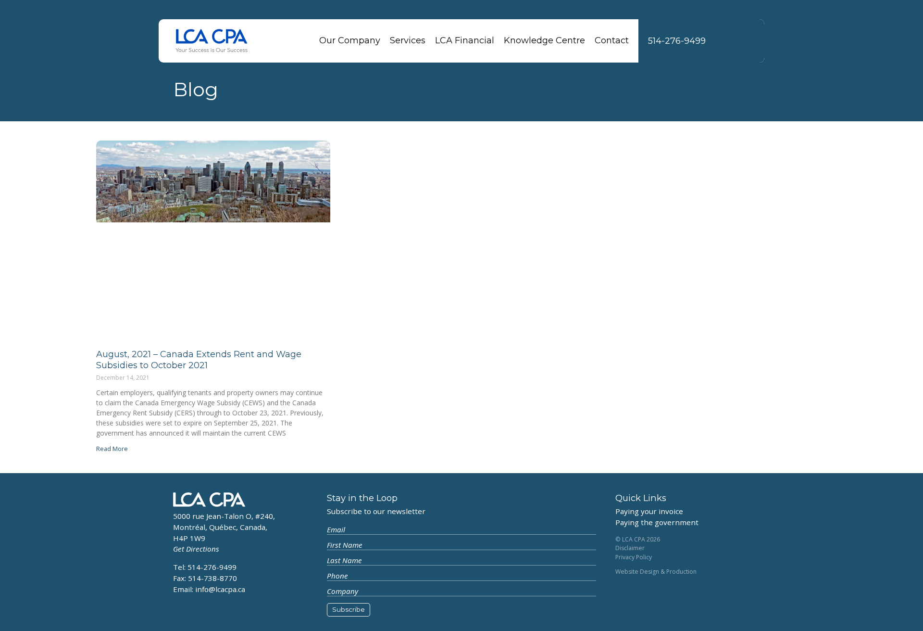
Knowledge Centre (544, 40)
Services (407, 40)
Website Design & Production (656, 571)
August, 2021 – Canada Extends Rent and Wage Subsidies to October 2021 (198, 360)
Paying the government (656, 522)
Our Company (349, 40)
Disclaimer (630, 548)
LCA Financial (464, 40)
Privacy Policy (633, 557)
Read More (112, 448)
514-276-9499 (677, 41)
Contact (612, 40)
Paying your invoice (649, 511)
